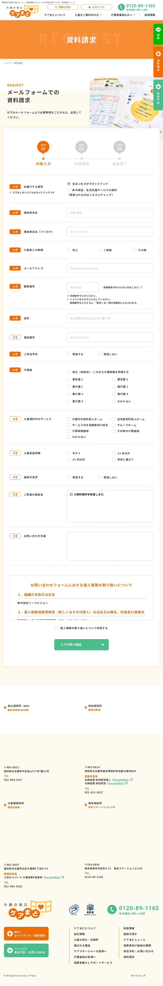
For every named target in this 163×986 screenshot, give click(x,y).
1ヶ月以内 (123, 453)
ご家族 (108, 250)
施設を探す (130, 934)
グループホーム (126, 425)
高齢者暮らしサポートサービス (93, 962)
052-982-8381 (13, 884)
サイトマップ (138, 975)
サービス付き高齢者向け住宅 (90, 425)
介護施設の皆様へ (85, 957)
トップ (7, 63)
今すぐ (76, 453)
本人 (75, 250)
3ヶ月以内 (78, 459)
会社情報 (79, 934)
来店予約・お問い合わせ (139, 951)
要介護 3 (77, 394)
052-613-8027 (94, 790)
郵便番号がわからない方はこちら (121, 287)
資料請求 (129, 957)
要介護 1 (77, 386)
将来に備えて (125, 459)
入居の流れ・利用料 (86, 940)
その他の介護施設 (128, 431)
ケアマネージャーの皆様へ (90, 951)
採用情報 (129, 928)
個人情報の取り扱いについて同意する (84, 628)
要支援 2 (122, 379)
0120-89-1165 (94, 875)
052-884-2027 (13, 777)
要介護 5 (77, 401)
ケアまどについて (85, 928)
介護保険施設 (80, 431)
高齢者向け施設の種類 (137, 945)
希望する (77, 354)
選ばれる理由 (82, 945)
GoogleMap (121, 779)
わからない (124, 401)
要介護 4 (122, 394)
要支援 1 (77, 379)
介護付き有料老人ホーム (87, 419)
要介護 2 (122, 386)
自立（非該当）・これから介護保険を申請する (100, 372)
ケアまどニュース (134, 940)
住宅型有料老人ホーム (131, 419)
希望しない (110, 354)
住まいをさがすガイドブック (90, 184)
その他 (142, 250)
